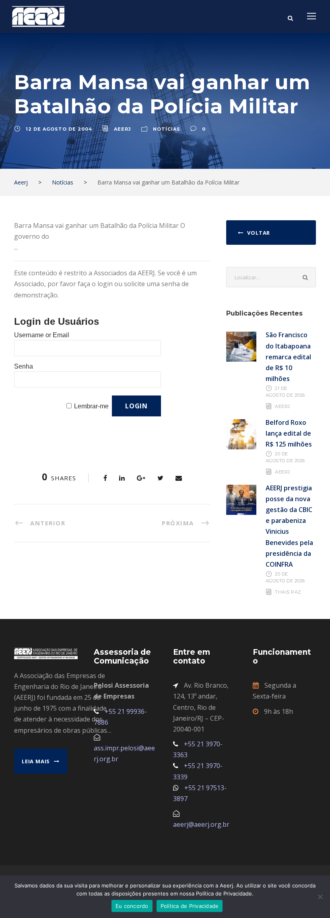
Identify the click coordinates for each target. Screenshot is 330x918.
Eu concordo (132, 906)
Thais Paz (288, 591)
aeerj (122, 129)
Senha (23, 366)
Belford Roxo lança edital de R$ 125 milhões (289, 433)
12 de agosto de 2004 (59, 129)
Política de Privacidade (190, 906)
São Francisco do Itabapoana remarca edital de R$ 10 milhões (288, 356)
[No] (320, 897)
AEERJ (282, 406)
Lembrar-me (91, 406)
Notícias (166, 129)
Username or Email (41, 335)
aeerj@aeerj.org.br (201, 824)
